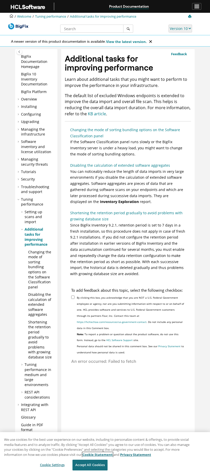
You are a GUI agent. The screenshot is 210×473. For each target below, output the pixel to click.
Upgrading (30, 121)
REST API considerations (37, 395)
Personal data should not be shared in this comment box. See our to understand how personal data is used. (130, 349)
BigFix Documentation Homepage (34, 61)
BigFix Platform (34, 91)
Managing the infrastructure (33, 132)
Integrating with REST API (34, 407)
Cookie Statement (97, 454)
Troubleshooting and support (35, 189)
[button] (19, 56)
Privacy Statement (169, 346)
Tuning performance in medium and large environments (38, 374)
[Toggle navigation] (196, 6)
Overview (29, 99)
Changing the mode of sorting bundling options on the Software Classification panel (39, 269)
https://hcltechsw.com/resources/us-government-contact (111, 322)
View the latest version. (126, 42)
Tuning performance (50, 16)
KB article (97, 114)
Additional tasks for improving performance (103, 16)
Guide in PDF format (32, 427)
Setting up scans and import (33, 216)
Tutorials (28, 171)
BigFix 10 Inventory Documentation (34, 79)
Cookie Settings (52, 465)
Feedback (179, 54)
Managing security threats (34, 162)
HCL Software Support (119, 340)
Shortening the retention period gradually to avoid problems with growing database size (126, 215)
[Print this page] (190, 16)
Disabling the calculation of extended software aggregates (39, 304)
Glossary (28, 417)
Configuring (31, 114)
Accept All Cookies (89, 465)
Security (28, 179)
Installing (29, 106)
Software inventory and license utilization (36, 146)
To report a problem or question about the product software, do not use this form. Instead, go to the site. (127, 337)
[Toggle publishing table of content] (19, 51)
